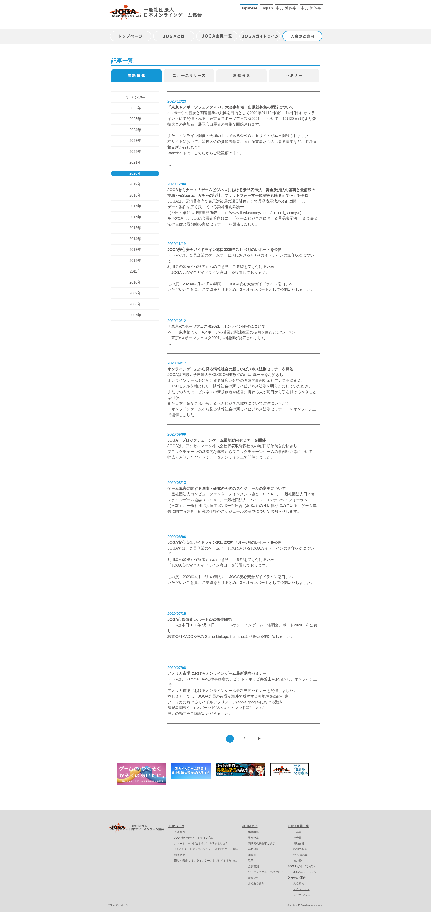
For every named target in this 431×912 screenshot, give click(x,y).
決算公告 (253, 877)
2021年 (135, 162)
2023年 (135, 141)
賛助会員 (298, 843)
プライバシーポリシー (119, 905)
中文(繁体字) (287, 8)
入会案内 (179, 832)
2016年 (135, 217)
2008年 (135, 304)
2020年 (135, 173)
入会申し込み (301, 895)
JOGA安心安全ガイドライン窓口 (194, 837)
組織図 (252, 855)
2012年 (135, 260)
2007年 (135, 315)
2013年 (135, 249)
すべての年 (135, 97)
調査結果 (179, 855)
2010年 (135, 282)
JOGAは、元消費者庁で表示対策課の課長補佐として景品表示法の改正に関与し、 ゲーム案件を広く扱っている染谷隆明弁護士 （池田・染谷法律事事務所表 (237, 207)
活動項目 (253, 849)
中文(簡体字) (312, 8)
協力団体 (298, 860)
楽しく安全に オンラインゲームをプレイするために (205, 860)
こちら (200, 153)
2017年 (135, 206)
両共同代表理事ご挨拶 (261, 843)
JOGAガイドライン (260, 34)
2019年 (135, 184)
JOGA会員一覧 (217, 34)
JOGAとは (174, 34)
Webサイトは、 (180, 153)
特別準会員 (300, 849)
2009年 (135, 293)
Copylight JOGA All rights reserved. (305, 905)
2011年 (135, 271)
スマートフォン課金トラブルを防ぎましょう (201, 843)
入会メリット (301, 889)
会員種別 (253, 866)
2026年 (135, 108)
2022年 (135, 152)
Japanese (249, 8)
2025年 (135, 119)
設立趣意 (253, 837)
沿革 (250, 860)
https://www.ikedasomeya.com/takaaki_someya (259, 213)
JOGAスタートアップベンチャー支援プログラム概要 (206, 849)
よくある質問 (256, 883)
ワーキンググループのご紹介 (265, 872)
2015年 (135, 228)
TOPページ (176, 826)
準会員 (297, 837)
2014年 (135, 239)
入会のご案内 (303, 34)
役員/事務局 (300, 855)
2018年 (135, 195)
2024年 (135, 130)
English (266, 8)
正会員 (297, 832)
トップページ (130, 34)
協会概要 (253, 832)
